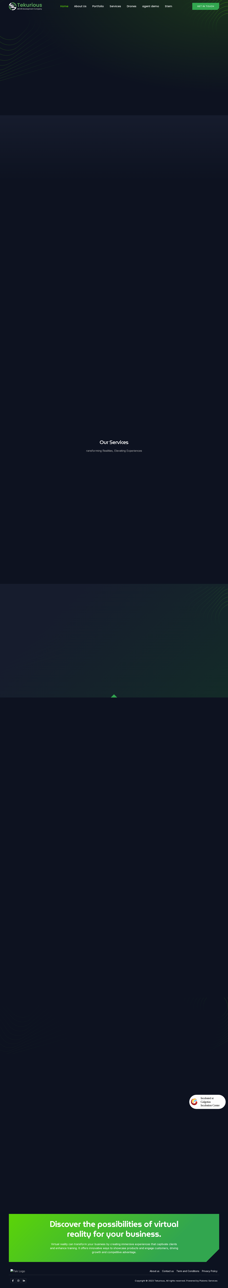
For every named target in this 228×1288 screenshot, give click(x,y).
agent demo (150, 6)
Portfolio (98, 6)
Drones (131, 6)
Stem (168, 6)
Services (115, 6)
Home (64, 6)
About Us (80, 6)
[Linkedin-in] (24, 1280)
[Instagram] (18, 1280)
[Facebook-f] (13, 1280)
